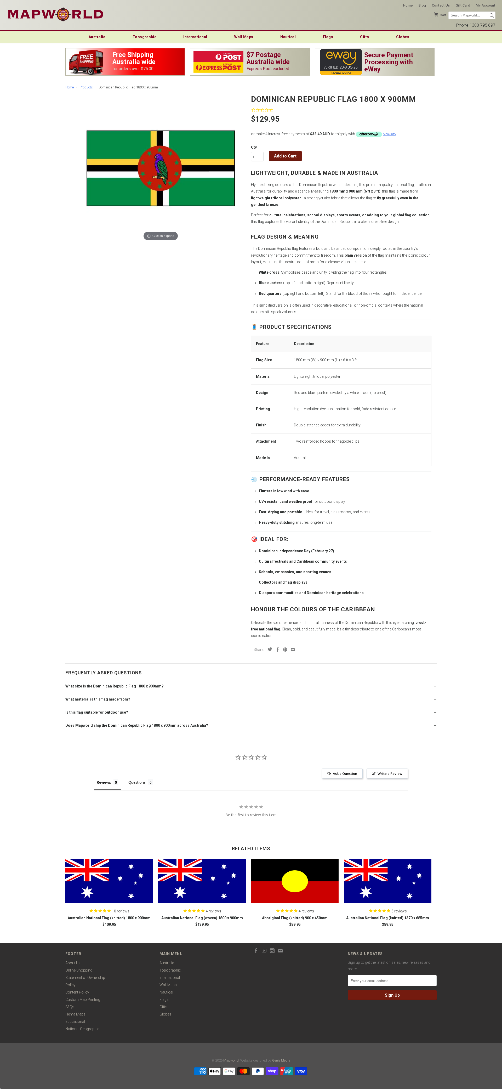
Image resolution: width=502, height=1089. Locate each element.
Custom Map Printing (82, 999)
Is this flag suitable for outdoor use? (96, 712)
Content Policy (77, 992)
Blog (422, 5)
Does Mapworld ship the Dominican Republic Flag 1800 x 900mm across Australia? (136, 725)
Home (408, 5)
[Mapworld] (56, 14)
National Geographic (82, 1029)
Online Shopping (78, 970)
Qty (254, 147)
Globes (402, 37)
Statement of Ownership (85, 977)
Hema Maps (75, 1014)
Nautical (288, 37)
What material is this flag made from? (97, 699)
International (195, 37)
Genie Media (281, 1060)
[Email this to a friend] (291, 649)
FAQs (69, 1007)
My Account (485, 5)
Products (86, 87)
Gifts (364, 37)
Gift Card (463, 5)
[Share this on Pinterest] (284, 649)
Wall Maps (243, 37)
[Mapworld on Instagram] (272, 950)
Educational (75, 1021)
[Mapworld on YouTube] (264, 950)
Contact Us (441, 5)
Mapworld (231, 1060)
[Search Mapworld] (492, 15)
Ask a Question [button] (345, 773)
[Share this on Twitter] (268, 649)
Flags (328, 37)
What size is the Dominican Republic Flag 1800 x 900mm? (114, 686)
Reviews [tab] (104, 782)
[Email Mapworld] (280, 950)
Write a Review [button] (390, 773)
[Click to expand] (161, 168)
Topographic (145, 37)
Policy (70, 985)
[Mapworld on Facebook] (256, 950)
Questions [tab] (137, 782)
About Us (73, 963)
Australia (97, 37)
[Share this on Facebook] (276, 649)
